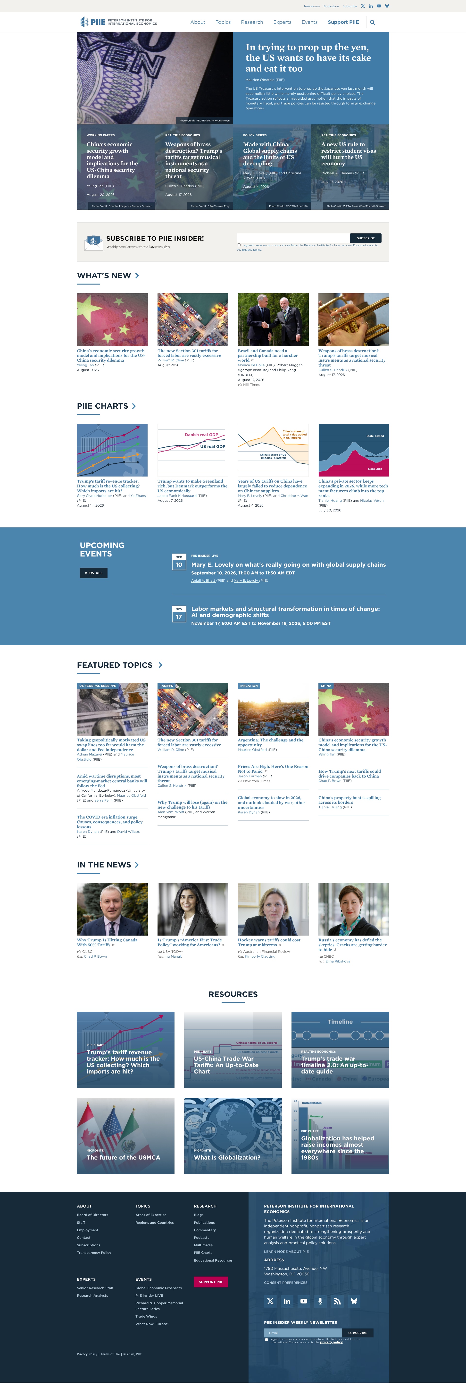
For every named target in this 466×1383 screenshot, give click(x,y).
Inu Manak (173, 956)
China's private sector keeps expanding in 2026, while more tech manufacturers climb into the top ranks (353, 488)
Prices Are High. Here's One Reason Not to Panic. (273, 769)
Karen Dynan (88, 832)
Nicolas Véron (372, 500)
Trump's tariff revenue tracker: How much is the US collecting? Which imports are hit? (108, 485)
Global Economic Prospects (158, 1288)
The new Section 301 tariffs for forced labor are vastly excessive (189, 353)
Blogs (198, 1215)
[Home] (119, 22)
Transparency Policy (94, 1253)
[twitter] (270, 1301)
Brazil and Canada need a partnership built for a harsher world (268, 355)
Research (205, 1206)
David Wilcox (128, 832)
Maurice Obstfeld (131, 795)
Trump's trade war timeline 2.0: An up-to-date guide (335, 1065)
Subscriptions (88, 1245)
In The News (105, 864)
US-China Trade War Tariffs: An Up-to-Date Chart (226, 1065)
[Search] (372, 22)
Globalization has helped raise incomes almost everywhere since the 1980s (337, 1148)
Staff (81, 1222)
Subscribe (350, 6)
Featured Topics (117, 665)
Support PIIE (343, 22)
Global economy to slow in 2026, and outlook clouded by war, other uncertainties (271, 802)
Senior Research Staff (95, 1288)
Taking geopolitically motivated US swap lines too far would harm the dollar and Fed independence (111, 744)
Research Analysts (92, 1295)
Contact (84, 1238)
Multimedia (203, 1245)
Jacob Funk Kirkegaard (178, 496)
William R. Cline (171, 360)
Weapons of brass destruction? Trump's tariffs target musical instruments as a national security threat (193, 160)
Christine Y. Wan (294, 496)
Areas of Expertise (150, 1215)
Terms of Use (110, 1354)
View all (94, 573)
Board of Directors (92, 1215)
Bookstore (331, 6)
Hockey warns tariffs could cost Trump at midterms (269, 942)
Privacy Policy (87, 1354)
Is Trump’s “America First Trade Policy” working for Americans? (190, 942)
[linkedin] (287, 1301)
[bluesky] (354, 1301)
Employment (87, 1230)
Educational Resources (213, 1260)
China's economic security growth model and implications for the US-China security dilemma (112, 160)
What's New (105, 275)
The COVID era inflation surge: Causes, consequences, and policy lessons (110, 821)
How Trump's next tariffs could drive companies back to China (349, 774)
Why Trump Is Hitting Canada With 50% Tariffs (107, 942)
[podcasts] (320, 1301)
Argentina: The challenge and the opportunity (270, 742)
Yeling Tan (96, 186)
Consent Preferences (286, 1283)
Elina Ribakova (337, 961)
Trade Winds (146, 1316)
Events (310, 22)
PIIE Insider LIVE (149, 1295)
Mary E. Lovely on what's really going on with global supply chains (288, 564)
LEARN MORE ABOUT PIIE (286, 1252)
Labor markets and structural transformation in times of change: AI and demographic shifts (285, 612)
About (84, 1206)
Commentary (205, 1230)
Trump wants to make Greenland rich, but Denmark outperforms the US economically (192, 485)
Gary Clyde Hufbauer (95, 496)
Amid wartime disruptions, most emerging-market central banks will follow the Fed (112, 780)
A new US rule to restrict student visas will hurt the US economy (348, 154)
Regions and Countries (154, 1222)
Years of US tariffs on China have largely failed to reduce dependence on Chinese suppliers (272, 485)
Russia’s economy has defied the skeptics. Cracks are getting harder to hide (352, 944)
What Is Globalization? (227, 1157)
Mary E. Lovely (255, 173)
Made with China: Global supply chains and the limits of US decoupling (270, 154)
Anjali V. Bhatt (203, 580)
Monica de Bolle (251, 365)
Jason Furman (250, 776)
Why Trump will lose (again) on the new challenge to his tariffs (192, 805)
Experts (86, 1279)
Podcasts (201, 1238)
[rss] (337, 1301)
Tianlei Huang (330, 500)
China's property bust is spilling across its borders (349, 800)
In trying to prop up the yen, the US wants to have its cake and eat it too (308, 57)
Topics (142, 1206)
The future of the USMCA (123, 1157)
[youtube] (304, 1301)
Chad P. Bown (330, 781)
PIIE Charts (104, 406)
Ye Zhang (138, 496)
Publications (204, 1222)
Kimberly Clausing (260, 956)
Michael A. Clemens (338, 173)
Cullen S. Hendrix (180, 186)
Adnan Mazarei (90, 754)
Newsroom (312, 6)
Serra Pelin (104, 800)
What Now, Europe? (152, 1324)
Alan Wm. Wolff (171, 812)
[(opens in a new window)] (363, 6)
